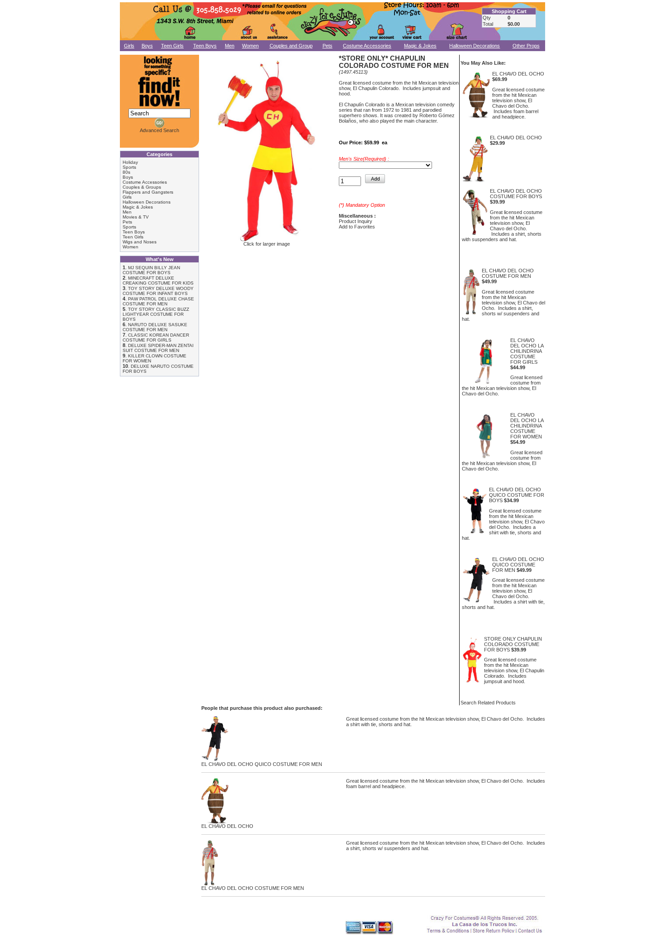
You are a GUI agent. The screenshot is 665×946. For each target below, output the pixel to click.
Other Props (526, 45)
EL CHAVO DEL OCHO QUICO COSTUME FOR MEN (518, 564)
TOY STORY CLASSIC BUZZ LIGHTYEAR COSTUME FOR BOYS (156, 314)
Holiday (130, 162)
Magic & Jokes (420, 45)
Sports (129, 167)
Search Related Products (488, 702)
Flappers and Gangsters (148, 192)
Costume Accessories (367, 45)
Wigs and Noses (140, 241)
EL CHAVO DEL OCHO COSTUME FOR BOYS (516, 193)
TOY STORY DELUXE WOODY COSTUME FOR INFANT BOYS (158, 291)
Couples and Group (291, 45)
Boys (147, 45)
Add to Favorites (357, 226)
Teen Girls (172, 45)
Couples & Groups (142, 187)
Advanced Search (159, 130)
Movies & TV (136, 216)
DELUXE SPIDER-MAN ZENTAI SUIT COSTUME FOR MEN (158, 348)
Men (229, 45)
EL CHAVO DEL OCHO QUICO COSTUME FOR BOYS (516, 495)
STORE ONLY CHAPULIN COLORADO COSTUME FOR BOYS (513, 644)
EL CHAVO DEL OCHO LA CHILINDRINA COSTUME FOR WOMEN (526, 425)
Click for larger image (266, 244)
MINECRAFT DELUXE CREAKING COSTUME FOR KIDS (158, 280)
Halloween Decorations (474, 45)
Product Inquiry (355, 221)
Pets (327, 45)
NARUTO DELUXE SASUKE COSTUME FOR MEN (155, 327)
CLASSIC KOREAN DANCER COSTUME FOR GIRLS (156, 337)
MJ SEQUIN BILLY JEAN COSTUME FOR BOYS (151, 270)
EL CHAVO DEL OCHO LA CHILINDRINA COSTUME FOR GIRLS (526, 351)
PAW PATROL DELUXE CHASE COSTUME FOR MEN (158, 301)
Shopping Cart (509, 11)
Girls (129, 45)
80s (126, 172)
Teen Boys (205, 45)
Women (250, 45)
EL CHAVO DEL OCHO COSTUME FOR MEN (508, 273)
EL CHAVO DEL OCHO (518, 73)
